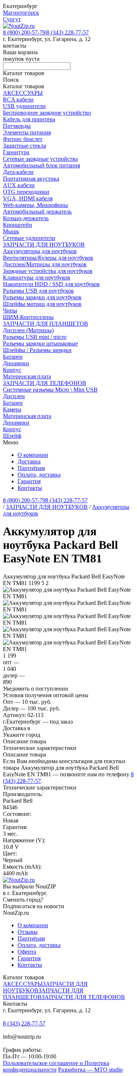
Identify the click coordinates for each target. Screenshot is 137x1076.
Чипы (10, 310)
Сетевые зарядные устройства (40, 159)
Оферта (27, 952)
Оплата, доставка (39, 475)
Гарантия (29, 481)
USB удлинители (24, 106)
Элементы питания (27, 132)
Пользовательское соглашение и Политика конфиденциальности (56, 1066)
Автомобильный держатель (37, 211)
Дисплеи (14, 396)
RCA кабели (18, 99)
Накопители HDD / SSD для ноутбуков (51, 284)
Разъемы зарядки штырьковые (40, 343)
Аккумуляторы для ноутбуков (40, 251)
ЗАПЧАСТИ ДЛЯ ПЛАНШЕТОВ (45, 324)
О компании (33, 455)
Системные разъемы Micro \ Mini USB (50, 390)
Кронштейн (17, 225)
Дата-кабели (18, 172)
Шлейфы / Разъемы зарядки (37, 350)
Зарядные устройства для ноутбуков (47, 271)
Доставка (29, 461)
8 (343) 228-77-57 (67, 32)
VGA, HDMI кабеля (28, 198)
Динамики (16, 363)
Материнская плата (27, 376)
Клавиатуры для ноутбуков (36, 277)
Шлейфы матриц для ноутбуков (42, 304)
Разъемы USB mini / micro (34, 337)
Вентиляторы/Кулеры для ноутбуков (48, 258)
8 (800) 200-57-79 (24, 32)
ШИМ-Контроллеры (28, 317)
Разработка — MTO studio (90, 1069)
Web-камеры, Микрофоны (35, 205)
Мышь (11, 231)
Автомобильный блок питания (41, 165)
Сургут (12, 19)
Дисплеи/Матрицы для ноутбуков (45, 264)
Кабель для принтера (29, 119)
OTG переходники (26, 192)
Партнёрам (31, 468)
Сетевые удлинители (29, 238)
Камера (12, 409)
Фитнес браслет (22, 139)
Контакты (30, 488)
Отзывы (28, 932)
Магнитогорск (21, 13)
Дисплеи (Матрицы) (28, 330)
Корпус (12, 370)
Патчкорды (17, 126)
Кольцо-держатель (26, 218)
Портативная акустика (31, 178)
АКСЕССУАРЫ (23, 93)
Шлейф (12, 436)
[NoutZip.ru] (19, 26)
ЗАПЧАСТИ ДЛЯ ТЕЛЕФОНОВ (44, 383)
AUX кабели (19, 185)
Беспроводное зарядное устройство (47, 113)
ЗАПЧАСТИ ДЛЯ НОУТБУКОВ (44, 244)
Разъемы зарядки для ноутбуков (42, 297)
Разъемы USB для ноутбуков (38, 291)
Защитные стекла (24, 146)
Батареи (13, 357)
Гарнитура (16, 152)
